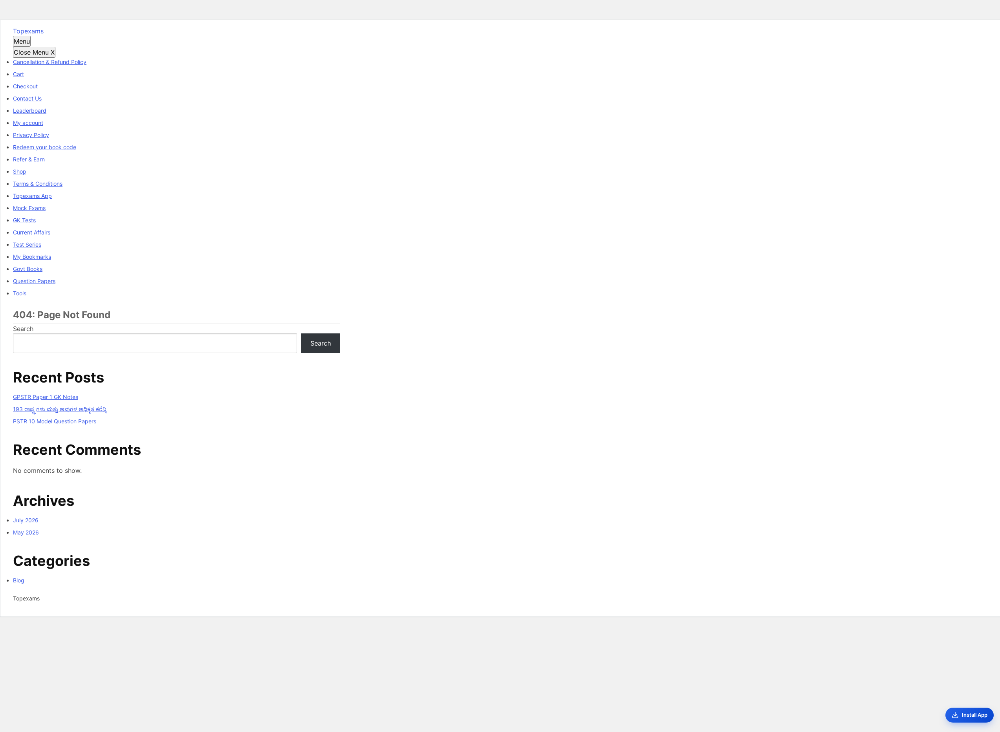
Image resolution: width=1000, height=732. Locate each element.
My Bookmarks (32, 256)
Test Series (27, 244)
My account (28, 122)
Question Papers (34, 281)
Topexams (28, 31)
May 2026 (26, 532)
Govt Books (27, 268)
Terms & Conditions (37, 183)
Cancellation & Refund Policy (49, 62)
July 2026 (26, 520)
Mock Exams (29, 208)
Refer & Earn (29, 159)
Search (23, 329)
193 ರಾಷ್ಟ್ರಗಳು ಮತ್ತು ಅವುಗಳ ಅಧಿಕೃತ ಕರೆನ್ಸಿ (59, 409)
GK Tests (24, 220)
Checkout (25, 86)
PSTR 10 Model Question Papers (54, 421)
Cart (18, 74)
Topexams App (32, 195)
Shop (19, 171)
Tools (19, 293)
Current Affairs (31, 232)
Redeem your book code (44, 147)
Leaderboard (29, 110)
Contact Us (27, 98)
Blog (18, 580)
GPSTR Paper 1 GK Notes (45, 396)
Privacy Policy (31, 135)
